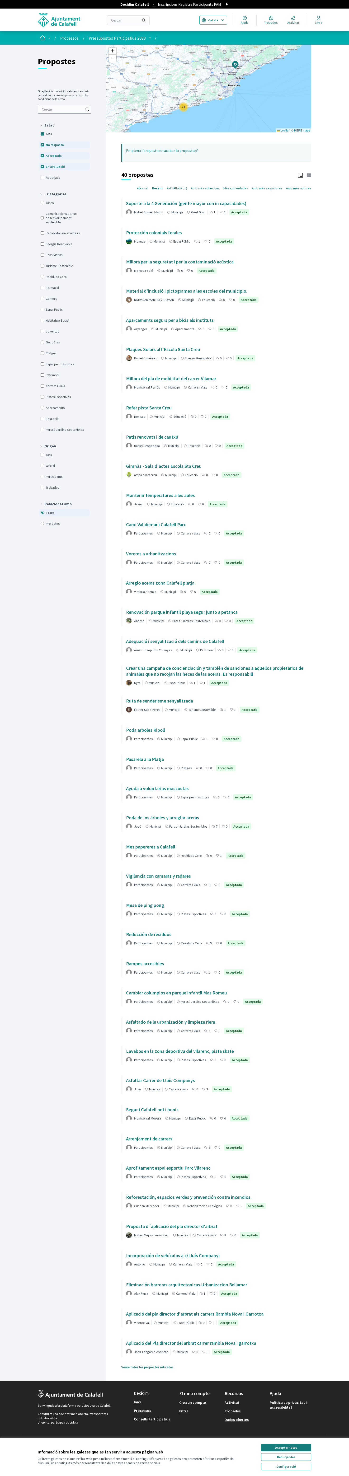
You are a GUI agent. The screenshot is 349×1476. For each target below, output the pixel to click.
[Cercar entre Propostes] (87, 109)
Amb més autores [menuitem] (298, 188)
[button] (46, 125)
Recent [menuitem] (157, 188)
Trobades (233, 1411)
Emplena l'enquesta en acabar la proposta (162, 150)
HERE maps (302, 130)
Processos (69, 38)
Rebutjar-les (286, 1457)
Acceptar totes (286, 1447)
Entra (184, 1411)
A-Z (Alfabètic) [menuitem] (177, 188)
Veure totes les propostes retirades (147, 1367)
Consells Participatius (152, 1419)
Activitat (232, 1402)
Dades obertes (237, 1419)
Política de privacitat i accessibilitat (288, 1405)
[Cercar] (143, 20)
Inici (137, 1402)
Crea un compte (192, 1402)
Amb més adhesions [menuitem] (205, 188)
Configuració (286, 1466)
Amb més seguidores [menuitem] (267, 188)
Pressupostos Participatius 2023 (117, 38)
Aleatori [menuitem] (142, 188)
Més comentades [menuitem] (235, 188)
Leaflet (284, 130)
